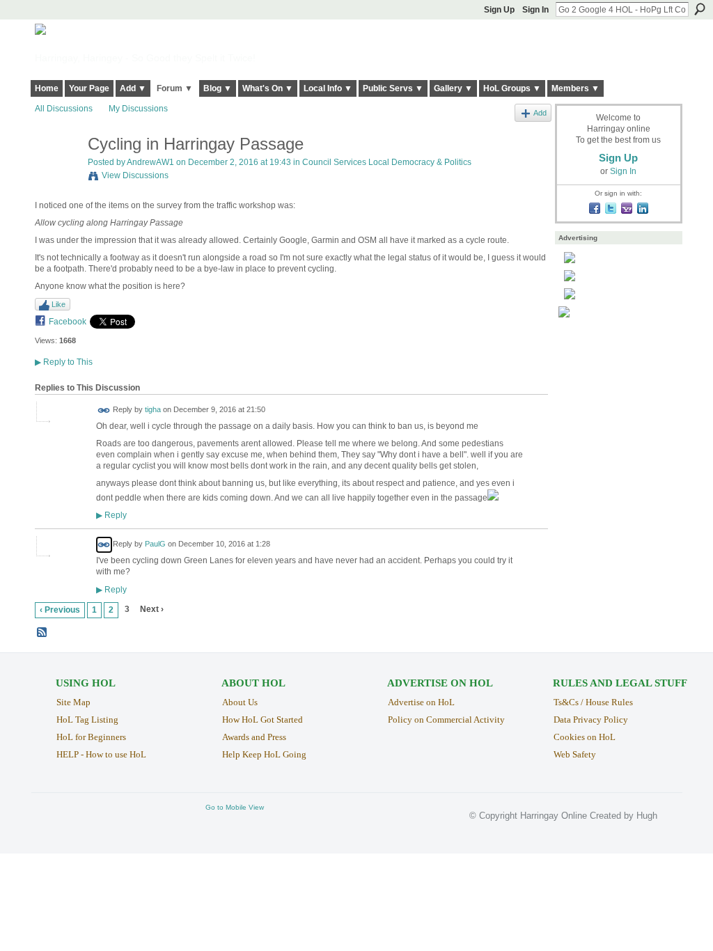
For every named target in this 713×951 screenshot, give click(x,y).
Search (699, 9)
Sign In (535, 10)
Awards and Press (254, 737)
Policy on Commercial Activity (446, 719)
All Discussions (64, 108)
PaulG (155, 544)
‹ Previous (60, 610)
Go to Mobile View (234, 807)
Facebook (67, 322)
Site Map (73, 702)
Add (540, 113)
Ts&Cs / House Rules (593, 702)
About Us (240, 702)
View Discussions (135, 175)
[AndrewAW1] (57, 174)
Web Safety (575, 754)
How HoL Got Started (262, 719)
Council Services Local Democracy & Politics (386, 162)
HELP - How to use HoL (101, 754)
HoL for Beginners (91, 737)
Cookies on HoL (585, 737)
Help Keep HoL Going (264, 754)
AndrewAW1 (150, 162)
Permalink (104, 410)
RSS (42, 633)
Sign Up (499, 10)
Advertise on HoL (421, 702)
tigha (153, 410)
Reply (111, 514)
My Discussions (138, 108)
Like (58, 304)
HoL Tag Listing (87, 719)
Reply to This (64, 362)
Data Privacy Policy (591, 719)
